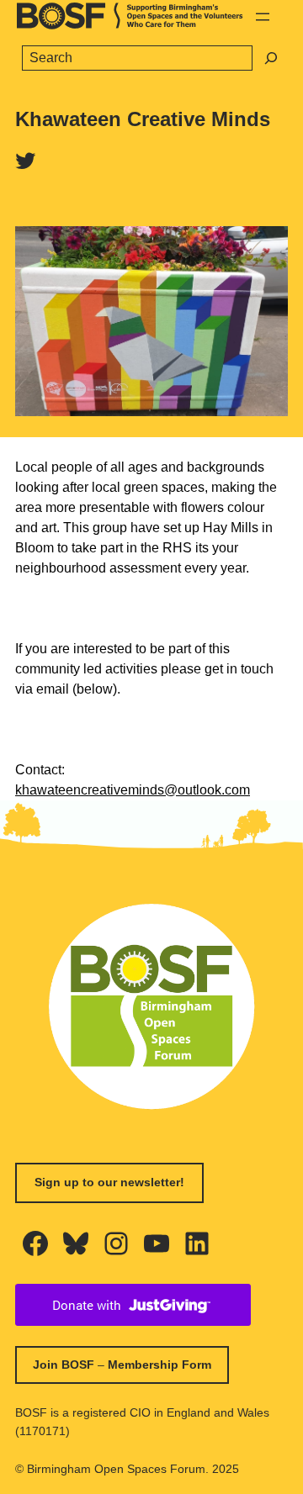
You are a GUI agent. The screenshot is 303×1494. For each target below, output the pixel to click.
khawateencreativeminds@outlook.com (132, 790)
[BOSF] (130, 25)
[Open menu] (262, 17)
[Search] (271, 58)
